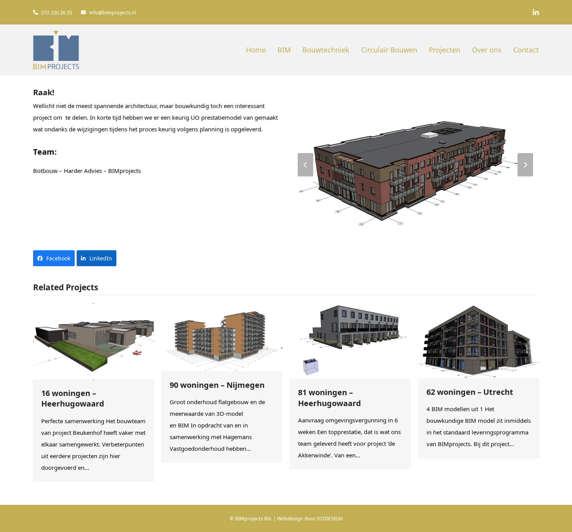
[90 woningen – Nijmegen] (221, 336)
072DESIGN (330, 518)
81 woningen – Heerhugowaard (329, 397)
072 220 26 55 (56, 12)
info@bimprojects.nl (112, 12)
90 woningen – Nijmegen (217, 385)
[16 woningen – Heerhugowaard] (93, 340)
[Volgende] (525, 164)
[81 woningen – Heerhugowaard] (350, 340)
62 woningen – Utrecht (469, 392)
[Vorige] (305, 164)
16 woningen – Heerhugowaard (72, 398)
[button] (54, 258)
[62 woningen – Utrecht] (478, 340)
